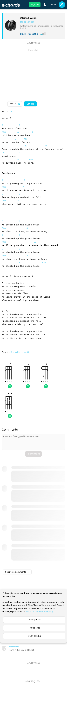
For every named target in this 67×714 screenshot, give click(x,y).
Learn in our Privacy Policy (39, 611)
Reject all (34, 627)
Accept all (34, 619)
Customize (34, 636)
